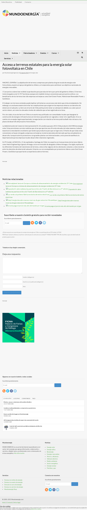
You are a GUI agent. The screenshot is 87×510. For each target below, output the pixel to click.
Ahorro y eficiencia (52, 456)
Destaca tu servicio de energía (13, 487)
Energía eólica (51, 449)
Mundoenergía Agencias (11, 73)
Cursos (54, 53)
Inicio (6, 53)
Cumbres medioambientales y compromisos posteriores (20, 408)
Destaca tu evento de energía (13, 482)
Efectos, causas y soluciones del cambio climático (18, 402)
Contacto (28, 2)
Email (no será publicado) (33, 282)
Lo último (16, 398)
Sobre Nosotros (6, 2)
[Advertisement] (65, 31)
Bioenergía (50, 452)
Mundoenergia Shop (10, 489)
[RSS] (32, 223)
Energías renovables (53, 454)
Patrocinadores (29, 53)
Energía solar (34, 73)
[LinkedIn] (44, 223)
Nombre (28, 277)
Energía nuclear (51, 466)
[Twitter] (36, 223)
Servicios (7, 58)
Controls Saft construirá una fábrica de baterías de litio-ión (25, 426)
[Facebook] (40, 223)
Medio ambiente (52, 461)
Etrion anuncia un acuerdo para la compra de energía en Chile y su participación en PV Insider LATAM (32, 232)
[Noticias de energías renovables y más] (26, 15)
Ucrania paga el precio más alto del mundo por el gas (63, 206)
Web (24, 286)
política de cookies (36, 509)
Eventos (43, 53)
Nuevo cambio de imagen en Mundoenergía (16, 414)
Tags (33, 398)
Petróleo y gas (51, 468)
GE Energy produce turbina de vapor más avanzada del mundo (21, 420)
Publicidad (18, 2)
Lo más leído (7, 398)
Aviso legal (17, 502)
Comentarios (26, 398)
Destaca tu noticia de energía (13, 480)
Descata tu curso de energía (13, 484)
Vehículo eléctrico (52, 459)
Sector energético (52, 463)
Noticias (15, 53)
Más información (19, 453)
